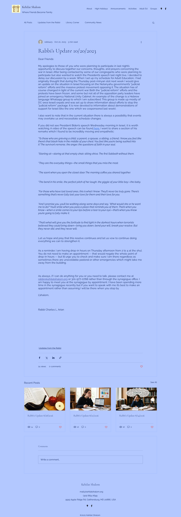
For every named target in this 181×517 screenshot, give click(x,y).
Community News (93, 22)
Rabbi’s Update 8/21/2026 (86, 415)
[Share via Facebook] (39, 357)
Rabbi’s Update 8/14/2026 (132, 415)
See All (153, 382)
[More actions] (141, 42)
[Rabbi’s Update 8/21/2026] (90, 399)
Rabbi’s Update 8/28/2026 (40, 415)
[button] (153, 22)
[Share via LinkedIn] (53, 357)
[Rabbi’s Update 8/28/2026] (44, 399)
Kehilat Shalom (31, 7)
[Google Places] (161, 8)
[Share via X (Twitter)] (46, 357)
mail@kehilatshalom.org (91, 491)
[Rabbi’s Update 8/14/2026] (136, 399)
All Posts (28, 22)
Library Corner (72, 22)
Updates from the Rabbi (49, 22)
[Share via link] (60, 357)
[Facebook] (165, 8)
